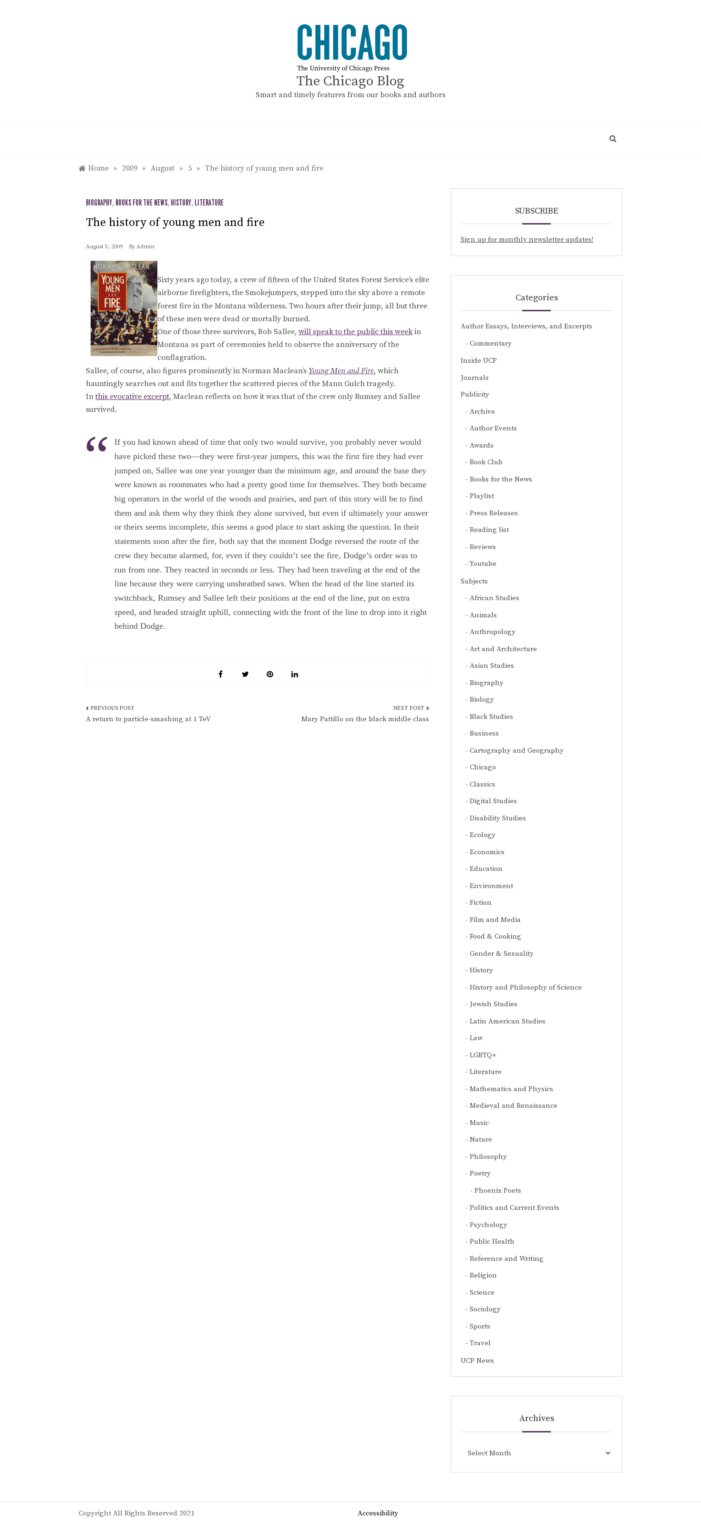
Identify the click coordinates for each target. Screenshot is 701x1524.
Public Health (492, 1241)
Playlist (482, 496)
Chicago (483, 767)
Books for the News (141, 203)
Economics (487, 852)
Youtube (483, 563)
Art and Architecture (503, 649)
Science (482, 1292)
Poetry (480, 1173)
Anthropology (492, 631)
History (181, 203)
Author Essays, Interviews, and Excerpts (526, 326)
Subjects (474, 581)
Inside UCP (479, 360)
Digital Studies (493, 801)
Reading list (489, 529)
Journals (475, 377)
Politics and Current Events (514, 1207)
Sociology (485, 1309)
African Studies (494, 598)
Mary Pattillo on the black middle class (365, 719)
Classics (482, 784)
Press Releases (494, 513)
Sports (480, 1326)
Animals (483, 615)
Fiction (481, 902)
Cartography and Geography (517, 750)
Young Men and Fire (341, 371)
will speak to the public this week (355, 332)
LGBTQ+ (483, 1055)
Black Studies (491, 716)
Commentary (491, 343)
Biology (482, 699)
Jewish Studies (493, 1004)
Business (484, 733)
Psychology (488, 1224)
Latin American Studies (508, 1021)
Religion (483, 1275)
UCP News (477, 1360)
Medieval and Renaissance (513, 1105)
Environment (491, 885)
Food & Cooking (495, 936)
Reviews (483, 547)
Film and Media (495, 919)
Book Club (486, 462)
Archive (482, 411)
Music (479, 1122)
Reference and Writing (507, 1258)
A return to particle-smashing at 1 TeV (148, 719)
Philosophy (488, 1156)
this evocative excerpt (132, 396)
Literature (209, 203)
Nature (481, 1139)
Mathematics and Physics (511, 1089)
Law (476, 1038)
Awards (482, 445)
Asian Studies (492, 665)
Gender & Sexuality (502, 953)
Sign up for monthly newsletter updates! (527, 239)
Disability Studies (498, 818)
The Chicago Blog (350, 81)
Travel (480, 1343)
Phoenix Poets (497, 1190)
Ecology (482, 834)
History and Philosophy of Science (526, 987)
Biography (99, 203)
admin (145, 246)
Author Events (493, 428)
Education (486, 868)
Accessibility (378, 1513)
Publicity (475, 394)
